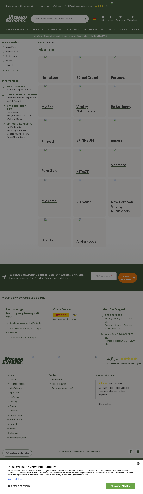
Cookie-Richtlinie (15, 479)
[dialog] (71, 477)
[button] (19, 486)
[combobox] (138, 463)
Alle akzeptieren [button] (120, 485)
